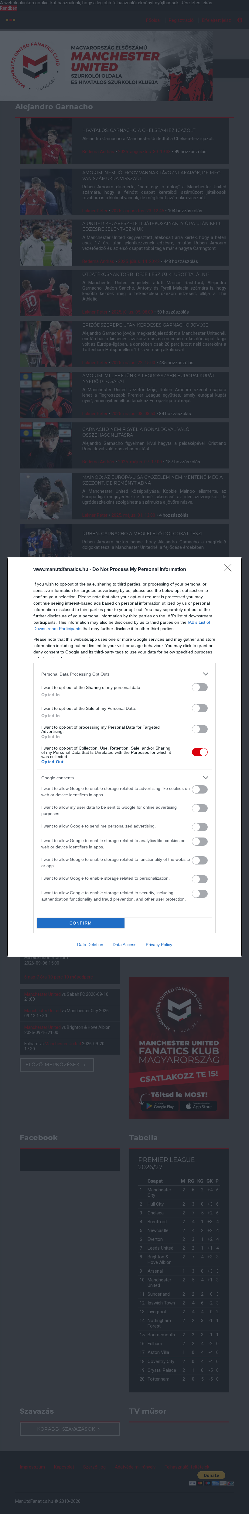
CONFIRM (81, 923)
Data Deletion (90, 944)
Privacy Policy (159, 944)
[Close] (229, 570)
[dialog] (124, 757)
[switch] (200, 687)
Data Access (124, 944)
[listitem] (124, 674)
